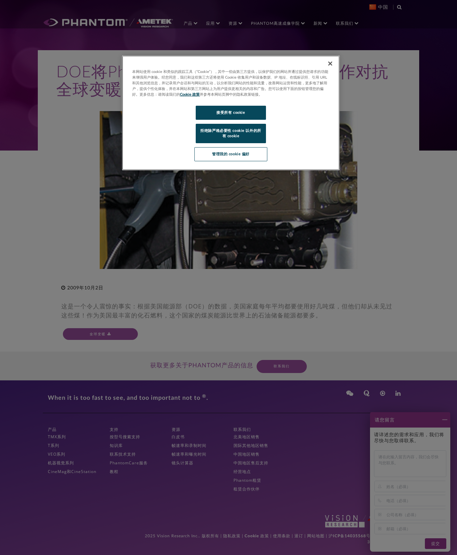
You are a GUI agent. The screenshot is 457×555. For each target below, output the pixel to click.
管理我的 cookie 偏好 (231, 154)
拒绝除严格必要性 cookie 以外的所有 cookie (230, 133)
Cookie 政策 (190, 94)
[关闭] (330, 63)
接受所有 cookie (230, 112)
